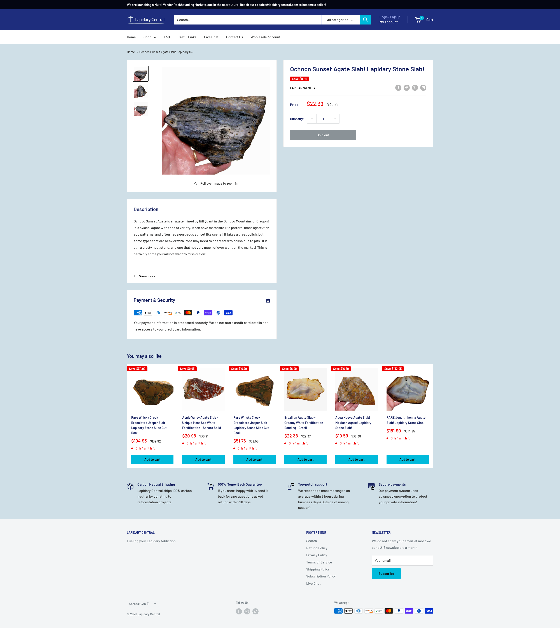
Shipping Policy (318, 569)
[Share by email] (423, 87)
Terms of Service (319, 562)
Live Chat (211, 37)
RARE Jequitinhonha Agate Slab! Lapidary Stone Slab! (406, 419)
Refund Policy (316, 548)
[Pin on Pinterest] (407, 87)
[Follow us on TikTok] (255, 611)
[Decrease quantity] (311, 118)
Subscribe (386, 573)
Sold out (323, 135)
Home (131, 37)
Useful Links (186, 37)
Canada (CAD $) (139, 603)
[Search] (365, 19)
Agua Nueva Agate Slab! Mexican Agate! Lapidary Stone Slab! (353, 422)
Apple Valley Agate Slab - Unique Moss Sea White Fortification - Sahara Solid (201, 422)
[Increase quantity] (335, 118)
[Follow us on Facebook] (239, 611)
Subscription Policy (321, 576)
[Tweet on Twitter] (415, 87)
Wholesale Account (265, 37)
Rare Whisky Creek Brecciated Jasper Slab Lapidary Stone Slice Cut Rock (149, 425)
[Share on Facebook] (398, 87)
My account (389, 22)
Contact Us (234, 37)
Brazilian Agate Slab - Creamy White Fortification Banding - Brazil (303, 422)
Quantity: (297, 119)
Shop (147, 37)
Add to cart (152, 459)
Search (311, 541)
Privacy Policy (316, 555)
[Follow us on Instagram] (247, 611)
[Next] (433, 416)
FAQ (167, 37)
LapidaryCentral (303, 87)
